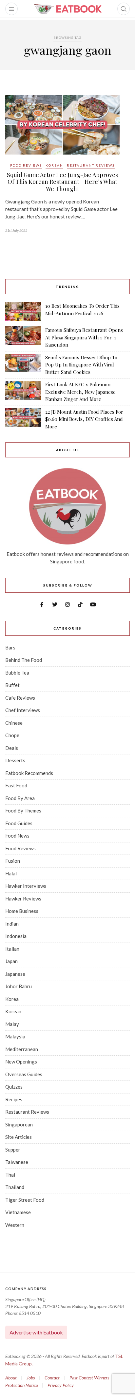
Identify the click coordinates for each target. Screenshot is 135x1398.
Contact (52, 1377)
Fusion (12, 861)
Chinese (14, 723)
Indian (12, 924)
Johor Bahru (18, 986)
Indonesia (16, 936)
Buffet (12, 685)
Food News (17, 836)
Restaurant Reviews (91, 165)
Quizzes (14, 1087)
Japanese (15, 974)
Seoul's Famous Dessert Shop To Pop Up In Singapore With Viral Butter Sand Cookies (81, 364)
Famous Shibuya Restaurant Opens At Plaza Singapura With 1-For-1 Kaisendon (84, 337)
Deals (11, 748)
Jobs (31, 1377)
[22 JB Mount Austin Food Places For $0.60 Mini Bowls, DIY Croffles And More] (23, 419)
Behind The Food (23, 660)
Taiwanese (16, 1162)
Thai (10, 1175)
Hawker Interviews (25, 886)
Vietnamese (18, 1212)
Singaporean (19, 1124)
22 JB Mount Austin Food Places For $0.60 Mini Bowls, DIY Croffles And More (84, 419)
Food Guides (18, 823)
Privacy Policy (61, 1385)
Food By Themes (23, 810)
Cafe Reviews (20, 698)
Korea (12, 999)
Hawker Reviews (23, 898)
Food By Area (20, 798)
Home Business (21, 911)
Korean (54, 165)
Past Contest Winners (89, 1377)
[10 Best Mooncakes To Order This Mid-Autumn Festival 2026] (23, 311)
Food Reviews (26, 165)
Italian (12, 949)
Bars (10, 647)
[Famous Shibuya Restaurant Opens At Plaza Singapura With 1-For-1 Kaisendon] (23, 337)
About (11, 1377)
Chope (12, 735)
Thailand (14, 1187)
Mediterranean (21, 1049)
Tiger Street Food (24, 1200)
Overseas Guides (23, 1074)
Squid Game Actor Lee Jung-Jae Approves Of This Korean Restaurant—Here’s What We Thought (62, 182)
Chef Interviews (22, 710)
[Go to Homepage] (67, 9)
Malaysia (15, 1036)
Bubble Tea (17, 673)
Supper (12, 1150)
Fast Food (16, 785)
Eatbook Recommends (29, 773)
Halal (11, 873)
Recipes (13, 1099)
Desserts (15, 760)
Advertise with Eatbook (36, 1332)
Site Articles (18, 1137)
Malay (12, 1024)
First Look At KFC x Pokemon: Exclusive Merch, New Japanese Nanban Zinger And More (80, 391)
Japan (11, 961)
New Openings (21, 1061)
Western (14, 1225)
